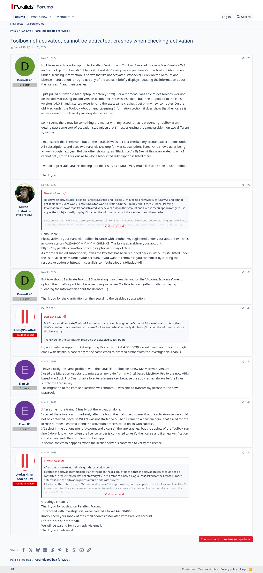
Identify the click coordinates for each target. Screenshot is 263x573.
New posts (16, 23)
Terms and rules (208, 569)
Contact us (188, 569)
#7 (248, 452)
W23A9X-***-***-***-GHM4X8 (87, 243)
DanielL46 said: (53, 193)
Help (243, 569)
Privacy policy (228, 569)
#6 (248, 402)
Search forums (35, 23)
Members (63, 17)
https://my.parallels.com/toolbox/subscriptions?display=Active (85, 248)
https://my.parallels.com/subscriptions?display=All (106, 262)
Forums (19, 17)
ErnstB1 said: (52, 461)
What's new (39, 17)
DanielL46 (19, 47)
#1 (248, 58)
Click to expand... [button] (115, 226)
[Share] (243, 58)
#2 (248, 185)
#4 (248, 308)
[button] (50, 17)
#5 (248, 361)
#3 (248, 272)
